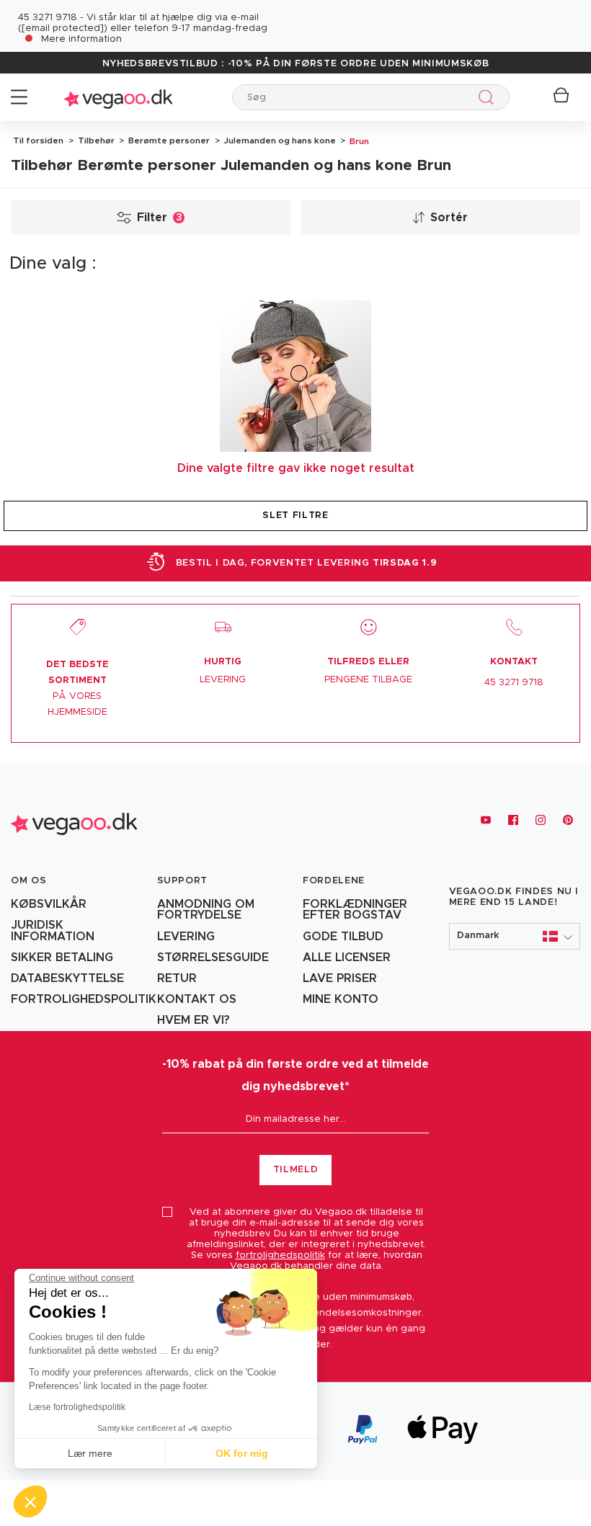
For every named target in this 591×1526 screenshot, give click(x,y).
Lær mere (90, 1453)
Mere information (81, 39)
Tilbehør (95, 140)
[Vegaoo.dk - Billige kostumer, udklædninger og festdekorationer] (118, 96)
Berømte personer (168, 140)
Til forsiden (38, 140)
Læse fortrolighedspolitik (77, 1407)
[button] (515, 936)
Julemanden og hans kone (279, 140)
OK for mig (241, 1453)
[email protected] (63, 28)
